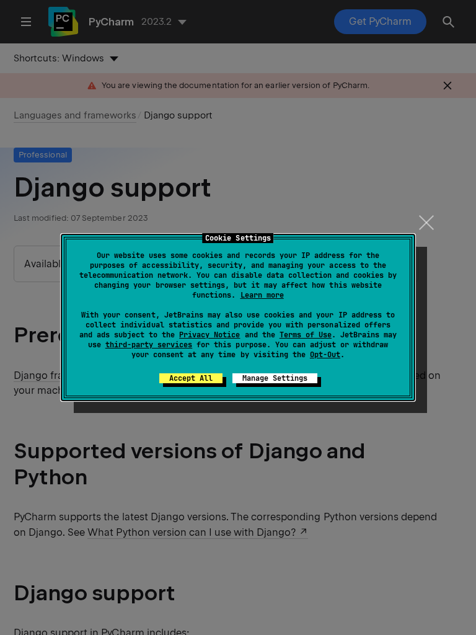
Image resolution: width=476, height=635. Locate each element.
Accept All (191, 378)
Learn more (262, 295)
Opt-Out (325, 355)
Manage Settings (274, 378)
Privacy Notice (209, 335)
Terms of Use (306, 335)
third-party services (148, 345)
